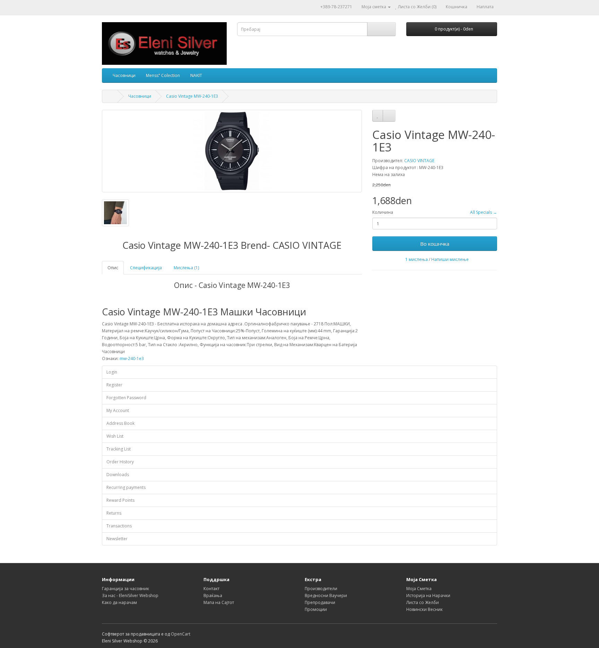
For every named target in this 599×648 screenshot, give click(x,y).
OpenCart (180, 634)
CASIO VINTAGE (419, 161)
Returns (113, 513)
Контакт (211, 589)
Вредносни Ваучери (326, 595)
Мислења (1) (186, 268)
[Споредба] (389, 116)
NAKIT (196, 75)
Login (111, 372)
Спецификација (146, 268)
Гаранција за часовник (125, 589)
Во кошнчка (434, 243)
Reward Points (120, 500)
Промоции (316, 609)
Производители (321, 589)
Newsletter (117, 539)
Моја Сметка (419, 589)
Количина (382, 212)
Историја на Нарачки (428, 595)
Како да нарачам (119, 602)
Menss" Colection (163, 75)
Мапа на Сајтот (218, 602)
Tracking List (118, 449)
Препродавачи (320, 602)
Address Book (120, 423)
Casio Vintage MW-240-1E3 (192, 96)
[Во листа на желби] (377, 116)
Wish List (114, 436)
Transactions (119, 526)
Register (114, 385)
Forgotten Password (126, 398)
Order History (120, 462)
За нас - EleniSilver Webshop (130, 595)
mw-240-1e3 (132, 358)
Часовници (124, 75)
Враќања (212, 595)
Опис (112, 268)
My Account (117, 410)
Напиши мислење (450, 259)
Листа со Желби (422, 602)
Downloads (117, 475)
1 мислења (416, 259)
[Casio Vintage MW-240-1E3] (232, 151)
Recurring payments (126, 487)
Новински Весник (424, 609)
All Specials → (483, 212)
